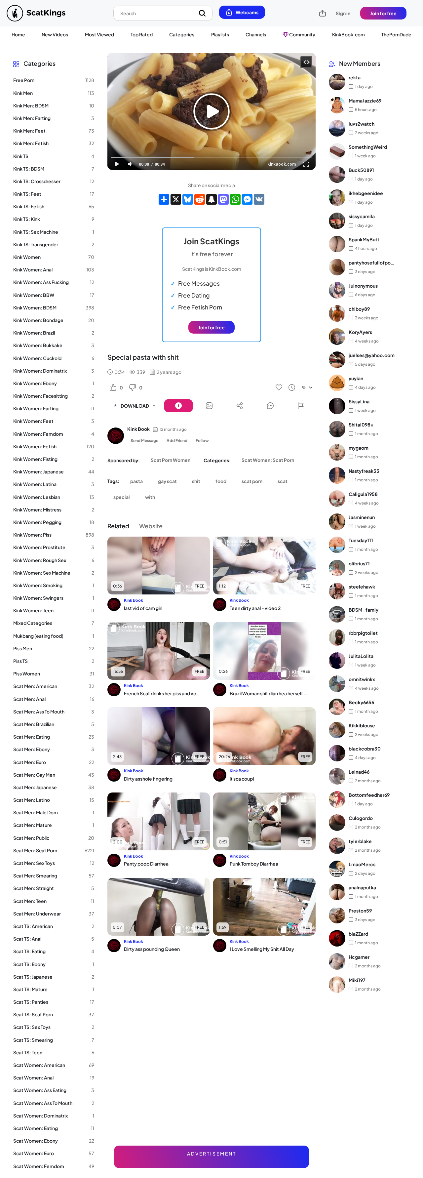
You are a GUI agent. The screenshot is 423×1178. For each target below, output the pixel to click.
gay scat (167, 481)
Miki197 (357, 980)
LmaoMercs (362, 864)
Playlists (220, 34)
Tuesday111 (361, 540)
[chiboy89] (337, 313)
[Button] (178, 405)
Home (18, 34)
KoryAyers (360, 332)
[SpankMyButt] (337, 244)
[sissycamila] (337, 221)
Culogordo (361, 818)
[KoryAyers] (337, 336)
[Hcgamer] (337, 961)
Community (301, 34)
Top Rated (142, 34)
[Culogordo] (337, 822)
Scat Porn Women (170, 460)
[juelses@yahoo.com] (337, 359)
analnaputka (362, 887)
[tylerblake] (337, 845)
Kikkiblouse (362, 725)
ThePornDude (396, 34)
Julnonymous (363, 286)
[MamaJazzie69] (337, 105)
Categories (181, 34)
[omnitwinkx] (337, 683)
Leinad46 (359, 772)
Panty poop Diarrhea (146, 864)
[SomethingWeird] (337, 151)
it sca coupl (242, 779)
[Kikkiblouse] (337, 730)
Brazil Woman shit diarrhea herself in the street (268, 693)
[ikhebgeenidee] (337, 197)
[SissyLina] (337, 406)
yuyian (356, 378)
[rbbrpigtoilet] (337, 637)
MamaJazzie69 (365, 100)
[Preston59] (337, 915)
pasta (136, 481)
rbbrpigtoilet (363, 633)
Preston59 (360, 911)
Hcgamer (359, 957)
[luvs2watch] (337, 128)
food (220, 481)
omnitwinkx (362, 679)
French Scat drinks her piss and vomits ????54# (162, 693)
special (121, 497)
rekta (355, 77)
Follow (202, 440)
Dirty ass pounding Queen (152, 949)
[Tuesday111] (337, 545)
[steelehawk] (337, 591)
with (150, 497)
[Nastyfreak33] (337, 475)
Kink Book (138, 429)
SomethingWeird (368, 147)
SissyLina (359, 401)
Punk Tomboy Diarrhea (254, 864)
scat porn (252, 481)
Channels (256, 34)
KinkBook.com (348, 34)
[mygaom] (337, 452)
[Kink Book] (115, 435)
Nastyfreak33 (364, 471)
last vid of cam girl (143, 608)
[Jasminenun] (337, 521)
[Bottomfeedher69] (337, 799)
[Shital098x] (337, 429)
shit (196, 481)
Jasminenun (362, 517)
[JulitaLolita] (337, 660)
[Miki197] (337, 984)
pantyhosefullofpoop (372, 262)
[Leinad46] (337, 776)
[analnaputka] (337, 892)
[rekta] (337, 82)
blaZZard (358, 934)
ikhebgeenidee (366, 193)
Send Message (144, 440)
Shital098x (361, 424)
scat (283, 481)
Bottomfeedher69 (369, 795)
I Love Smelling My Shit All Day (262, 949)
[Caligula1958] (337, 498)
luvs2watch (361, 124)
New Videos (55, 34)
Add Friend (177, 440)
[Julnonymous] (337, 290)
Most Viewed (99, 34)
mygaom (358, 448)
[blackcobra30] (337, 753)
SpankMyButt (364, 239)
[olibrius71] (337, 568)
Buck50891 (361, 170)
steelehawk (362, 586)
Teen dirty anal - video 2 (255, 608)
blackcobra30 (365, 748)
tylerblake (360, 841)
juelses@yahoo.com (372, 355)
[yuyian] (337, 383)
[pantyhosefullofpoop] (337, 267)
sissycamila (362, 216)
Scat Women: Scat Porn (268, 460)
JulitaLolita (361, 656)
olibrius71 (359, 563)
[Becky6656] (337, 707)
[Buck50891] (337, 174)
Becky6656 (361, 702)
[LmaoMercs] (337, 869)
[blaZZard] (337, 938)
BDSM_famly (363, 610)
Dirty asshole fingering (148, 779)
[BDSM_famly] (337, 614)
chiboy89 (359, 309)
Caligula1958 (363, 494)
